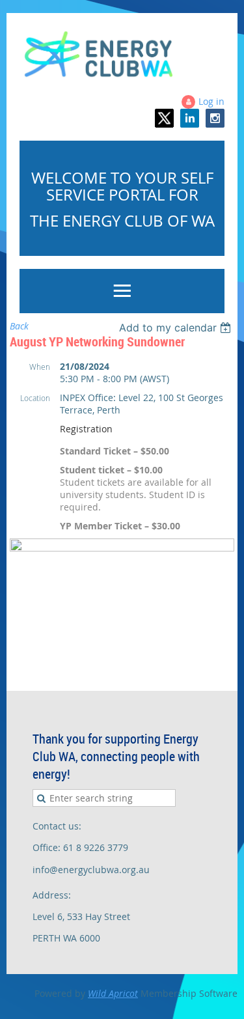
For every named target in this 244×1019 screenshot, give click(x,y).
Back (19, 326)
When (39, 366)
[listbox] (176, 327)
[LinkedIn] (189, 118)
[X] (164, 118)
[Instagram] (215, 118)
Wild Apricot (113, 993)
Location (35, 398)
